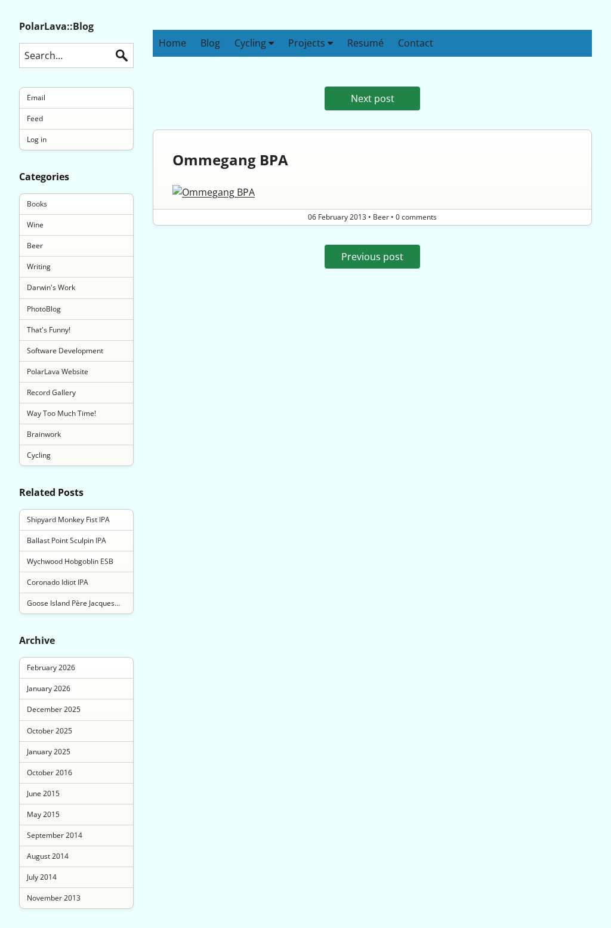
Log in (37, 139)
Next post (372, 98)
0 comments (416, 217)
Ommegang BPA (230, 159)
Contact (415, 43)
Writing (39, 266)
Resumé (365, 43)
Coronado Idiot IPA (57, 582)
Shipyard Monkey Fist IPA (68, 519)
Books (37, 204)
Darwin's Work (51, 287)
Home (172, 43)
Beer (35, 246)
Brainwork (44, 434)
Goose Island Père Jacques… (73, 603)
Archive (37, 640)
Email (36, 98)
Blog (210, 43)
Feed (35, 118)
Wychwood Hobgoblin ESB (70, 561)
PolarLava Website (57, 371)
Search (122, 55)
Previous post (372, 256)
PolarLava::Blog (56, 26)
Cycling (251, 43)
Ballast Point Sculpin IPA (66, 540)
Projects (308, 43)
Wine (35, 225)
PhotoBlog (44, 309)
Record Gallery (51, 392)
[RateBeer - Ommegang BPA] (372, 192)
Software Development (65, 351)
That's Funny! (48, 330)
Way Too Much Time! (61, 413)
